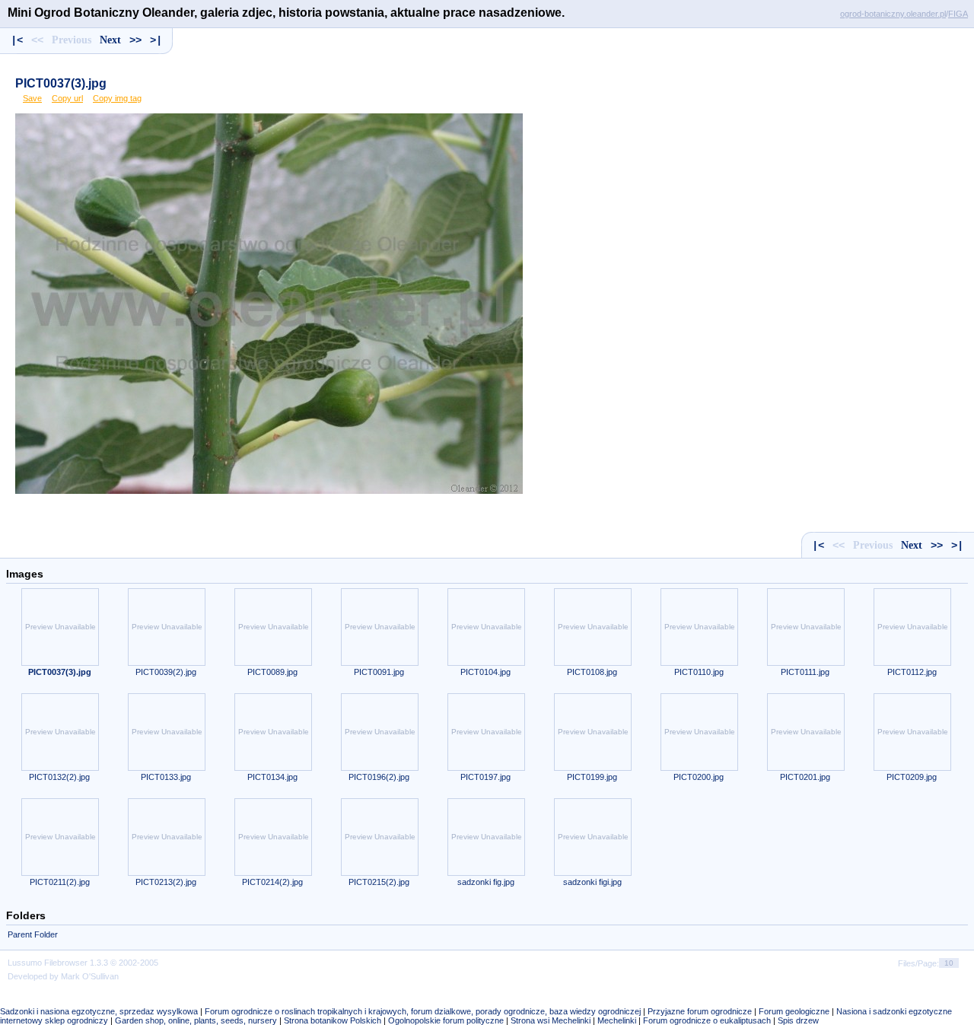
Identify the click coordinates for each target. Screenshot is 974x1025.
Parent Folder (33, 934)
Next (110, 40)
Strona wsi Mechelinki (550, 1020)
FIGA (958, 13)
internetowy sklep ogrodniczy (54, 1020)
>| (156, 40)
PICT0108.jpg (592, 671)
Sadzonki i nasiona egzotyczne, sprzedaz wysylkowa (99, 1011)
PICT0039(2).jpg (165, 671)
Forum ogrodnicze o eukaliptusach (707, 1020)
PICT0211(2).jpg (60, 882)
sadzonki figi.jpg (592, 882)
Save (32, 98)
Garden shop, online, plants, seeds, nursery (196, 1020)
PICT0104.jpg (485, 671)
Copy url (67, 98)
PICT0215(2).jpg (379, 882)
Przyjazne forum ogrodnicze (700, 1011)
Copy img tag (117, 98)
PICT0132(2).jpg (59, 776)
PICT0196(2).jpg (379, 776)
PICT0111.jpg (805, 671)
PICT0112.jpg (912, 671)
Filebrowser (66, 962)
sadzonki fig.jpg (485, 882)
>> (135, 40)
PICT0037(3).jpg (61, 83)
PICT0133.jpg (166, 776)
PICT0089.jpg (272, 671)
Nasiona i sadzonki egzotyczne (894, 1011)
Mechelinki (616, 1020)
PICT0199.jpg (592, 776)
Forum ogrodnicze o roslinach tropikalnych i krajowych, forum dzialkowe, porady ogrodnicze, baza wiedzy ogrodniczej (423, 1011)
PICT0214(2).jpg (272, 882)
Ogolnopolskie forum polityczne (446, 1020)
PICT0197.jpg (485, 776)
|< (17, 40)
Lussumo (25, 962)
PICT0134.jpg (272, 776)
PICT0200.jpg (698, 776)
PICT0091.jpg (379, 671)
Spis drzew (798, 1020)
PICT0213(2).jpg (165, 882)
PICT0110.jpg (699, 671)
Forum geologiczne (794, 1011)
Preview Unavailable (60, 626)
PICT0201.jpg (805, 776)
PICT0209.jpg (911, 776)
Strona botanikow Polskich (332, 1020)
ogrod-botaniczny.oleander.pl (893, 13)
